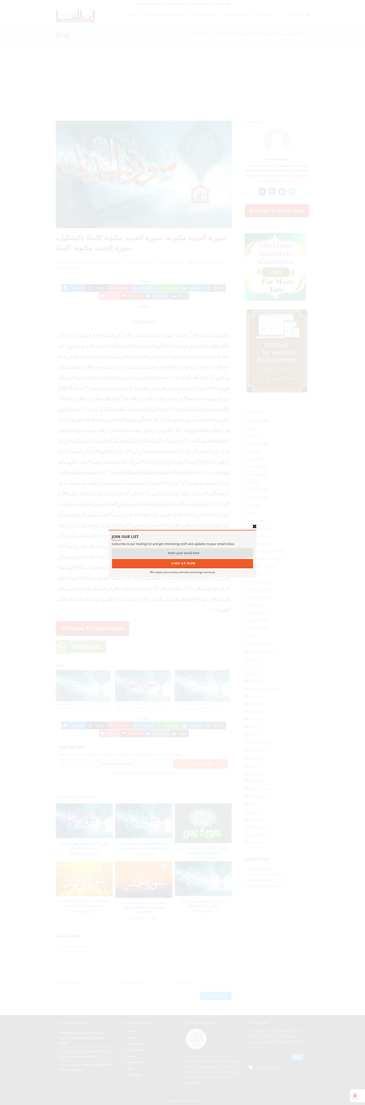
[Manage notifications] (355, 1095)
